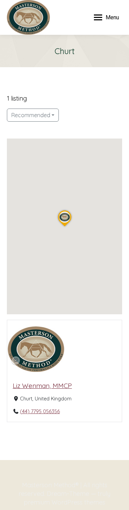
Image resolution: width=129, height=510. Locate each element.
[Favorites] (15, 360)
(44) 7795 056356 (40, 411)
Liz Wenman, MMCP (42, 385)
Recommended (30, 115)
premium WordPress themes (64, 502)
